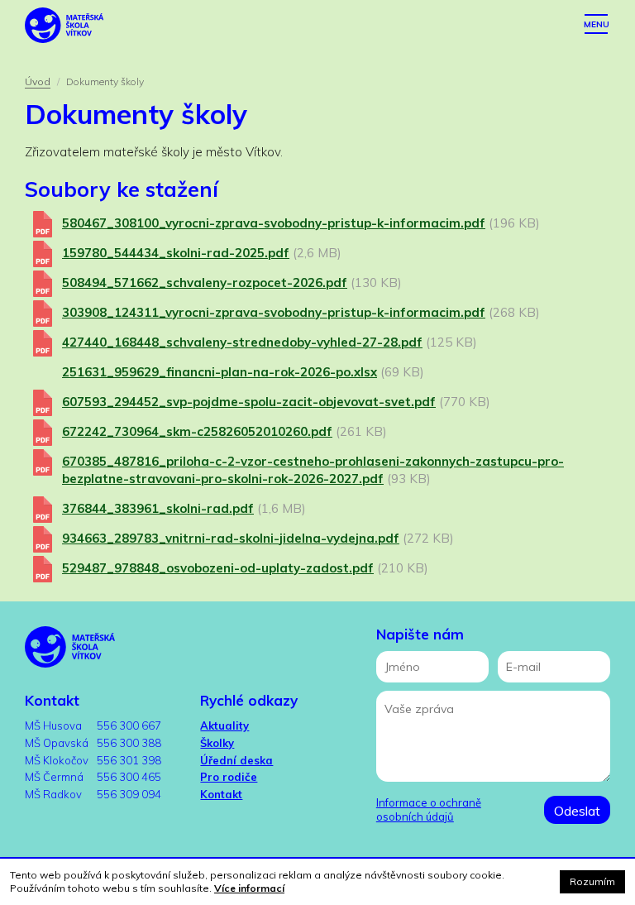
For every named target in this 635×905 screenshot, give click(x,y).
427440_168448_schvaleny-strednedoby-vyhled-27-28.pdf (242, 342)
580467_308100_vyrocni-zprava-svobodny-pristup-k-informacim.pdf (273, 223)
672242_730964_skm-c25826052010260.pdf (197, 431)
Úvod (37, 81)
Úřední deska (236, 760)
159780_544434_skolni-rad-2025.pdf (175, 253)
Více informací (249, 888)
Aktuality (224, 725)
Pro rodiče (228, 776)
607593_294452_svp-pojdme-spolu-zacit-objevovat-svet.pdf (249, 401)
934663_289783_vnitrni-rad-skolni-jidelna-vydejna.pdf (230, 538)
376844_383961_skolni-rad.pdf (158, 508)
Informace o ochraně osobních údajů (428, 809)
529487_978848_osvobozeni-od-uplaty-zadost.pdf (218, 568)
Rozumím (592, 881)
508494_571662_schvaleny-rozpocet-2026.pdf (204, 282)
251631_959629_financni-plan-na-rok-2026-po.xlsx (219, 372)
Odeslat (577, 810)
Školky (217, 742)
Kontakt (221, 794)
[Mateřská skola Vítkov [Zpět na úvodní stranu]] (64, 25)
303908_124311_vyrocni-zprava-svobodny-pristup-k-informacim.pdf (273, 312)
